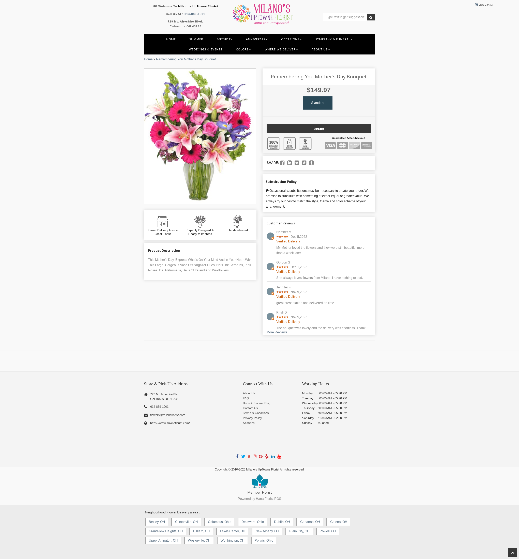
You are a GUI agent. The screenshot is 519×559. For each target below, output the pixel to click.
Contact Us (250, 408)
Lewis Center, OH (232, 531)
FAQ (246, 398)
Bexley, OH (157, 522)
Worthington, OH (232, 540)
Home (171, 39)
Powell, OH (328, 531)
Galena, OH (338, 522)
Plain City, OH (299, 531)
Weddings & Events (205, 49)
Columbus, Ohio (219, 522)
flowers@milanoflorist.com (167, 415)
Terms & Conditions (256, 413)
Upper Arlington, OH (163, 540)
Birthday (224, 39)
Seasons (249, 423)
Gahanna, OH (310, 522)
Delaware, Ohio (252, 522)
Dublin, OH (282, 522)
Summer (196, 39)
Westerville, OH (199, 540)
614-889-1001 (194, 14)
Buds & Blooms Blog (256, 403)
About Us (249, 393)
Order (319, 128)
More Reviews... (278, 332)
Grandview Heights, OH (166, 531)
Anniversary (257, 39)
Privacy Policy (252, 418)
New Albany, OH (267, 531)
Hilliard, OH (201, 531)
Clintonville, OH (186, 522)
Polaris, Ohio (264, 540)
